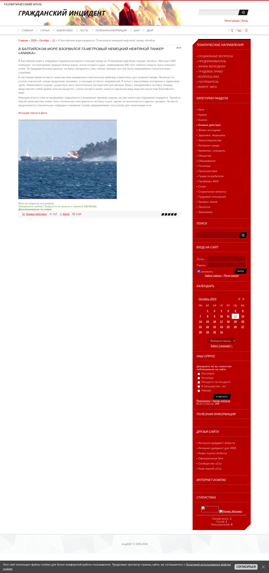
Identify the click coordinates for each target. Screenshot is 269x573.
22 (207, 327)
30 (214, 332)
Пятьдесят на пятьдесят (216, 381)
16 (214, 321)
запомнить (207, 271)
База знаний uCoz (210, 468)
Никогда (206, 390)
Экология (204, 206)
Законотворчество (210, 140)
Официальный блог (211, 458)
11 (228, 316)
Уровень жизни (207, 201)
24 (221, 327)
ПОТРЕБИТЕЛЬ (208, 81)
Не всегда (207, 377)
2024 (33, 40)
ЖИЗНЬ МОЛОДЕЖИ (211, 66)
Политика (204, 165)
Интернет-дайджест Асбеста (216, 443)
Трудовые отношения (212, 196)
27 (242, 327)
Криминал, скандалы (211, 150)
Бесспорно (207, 373)
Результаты (203, 400)
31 (221, 332)
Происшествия (207, 171)
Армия (202, 114)
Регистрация (232, 20)
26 (235, 327)
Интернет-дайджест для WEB (217, 448)
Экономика (205, 212)
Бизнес (202, 119)
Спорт (202, 186)
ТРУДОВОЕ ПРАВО (210, 71)
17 (221, 321)
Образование (207, 160)
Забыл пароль (213, 275)
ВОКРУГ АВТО (207, 86)
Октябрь (44, 40)
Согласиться (246, 566)
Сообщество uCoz (210, 463)
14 (200, 321)
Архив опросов (221, 400)
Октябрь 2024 (207, 298)
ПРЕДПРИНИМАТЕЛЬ (212, 61)
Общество (204, 155)
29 (207, 332)
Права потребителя (211, 176)
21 (200, 327)
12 (53, 40)
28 (200, 332)
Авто (201, 109)
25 (228, 327)
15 (207, 321)
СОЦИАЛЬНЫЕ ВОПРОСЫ (215, 56)
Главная (23, 40)
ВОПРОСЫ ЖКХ (208, 76)
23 (214, 327)
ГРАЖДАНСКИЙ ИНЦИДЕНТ (61, 13)
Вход (245, 20)
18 (228, 321)
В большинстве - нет (213, 386)
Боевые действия (36, 214)
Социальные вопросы (212, 191)
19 (235, 321)
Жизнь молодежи (209, 130)
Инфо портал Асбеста (212, 453)
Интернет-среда (208, 145)
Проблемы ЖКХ (208, 181)
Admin (66, 214)
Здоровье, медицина (211, 135)
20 (242, 321)
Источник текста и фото (32, 113)
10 (221, 316)
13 (242, 316)
